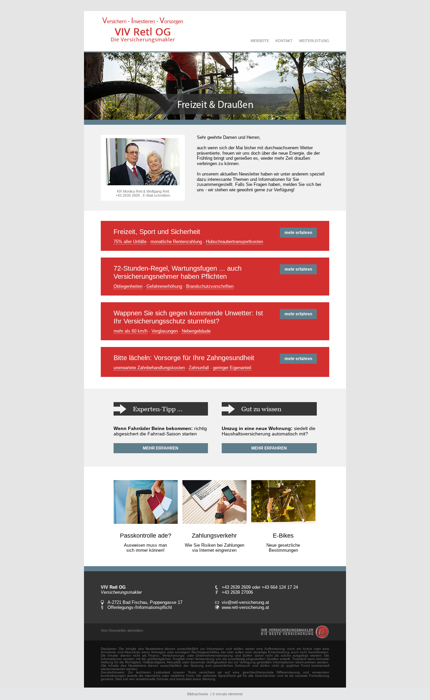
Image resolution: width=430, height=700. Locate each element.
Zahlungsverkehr (214, 535)
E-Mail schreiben (156, 195)
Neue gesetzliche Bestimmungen (283, 548)
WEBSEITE (260, 41)
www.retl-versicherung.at (245, 607)
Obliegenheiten (128, 286)
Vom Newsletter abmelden (122, 630)
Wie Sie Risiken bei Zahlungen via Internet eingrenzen (214, 548)
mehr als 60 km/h (130, 331)
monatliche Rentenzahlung (176, 241)
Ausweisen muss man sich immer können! (145, 548)
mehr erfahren (298, 232)
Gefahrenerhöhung (164, 286)
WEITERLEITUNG (314, 41)
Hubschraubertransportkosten (234, 241)
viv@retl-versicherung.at (245, 602)
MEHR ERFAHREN (160, 448)
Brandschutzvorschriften (209, 286)
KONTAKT (284, 41)
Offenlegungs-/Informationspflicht (140, 607)
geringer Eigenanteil (232, 367)
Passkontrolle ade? (145, 535)
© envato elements (227, 694)
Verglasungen (165, 331)
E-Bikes (283, 535)
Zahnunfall (199, 367)
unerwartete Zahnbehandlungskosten (149, 367)
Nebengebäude (196, 331)
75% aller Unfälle (130, 241)
